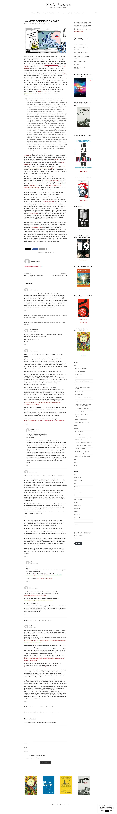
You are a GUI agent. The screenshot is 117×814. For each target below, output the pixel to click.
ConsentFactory (77, 477)
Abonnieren (78, 543)
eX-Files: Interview (79, 434)
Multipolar (76, 502)
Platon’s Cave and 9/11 (80, 448)
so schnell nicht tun (33, 213)
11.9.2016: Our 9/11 (79, 431)
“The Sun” (26, 66)
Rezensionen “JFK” (79, 411)
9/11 (63, 13)
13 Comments (47, 23)
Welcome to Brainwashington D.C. (82, 456)
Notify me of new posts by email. (32, 758)
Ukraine (49, 252)
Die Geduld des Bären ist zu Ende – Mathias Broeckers (41, 706)
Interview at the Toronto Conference (82, 445)
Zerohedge (76, 524)
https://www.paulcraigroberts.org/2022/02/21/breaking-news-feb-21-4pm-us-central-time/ (44, 420)
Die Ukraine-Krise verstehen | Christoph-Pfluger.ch (40, 620)
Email (26, 747)
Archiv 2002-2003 (79, 391)
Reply (26, 310)
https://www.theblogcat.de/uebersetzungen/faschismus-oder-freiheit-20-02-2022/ (44, 575)
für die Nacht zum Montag (52, 180)
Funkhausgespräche (79, 374)
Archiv (57, 13)
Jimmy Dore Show (78, 492)
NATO (40, 252)
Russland (45, 252)
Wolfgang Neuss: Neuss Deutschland (83, 419)
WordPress (54, 804)
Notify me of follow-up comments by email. (35, 755)
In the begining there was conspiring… (83, 442)
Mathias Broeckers (58, 4)
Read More (111, 810)
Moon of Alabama (78, 499)
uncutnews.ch (77, 520)
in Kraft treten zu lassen (36, 227)
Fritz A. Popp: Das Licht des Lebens (83, 397)
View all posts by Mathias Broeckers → (33, 266)
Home (32, 13)
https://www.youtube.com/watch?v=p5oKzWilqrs (35, 595)
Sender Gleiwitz (61, 73)
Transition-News (77, 517)
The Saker (56, 159)
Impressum (77, 13)
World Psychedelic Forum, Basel (82, 422)
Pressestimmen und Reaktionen (82, 381)
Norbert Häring (77, 508)
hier (39, 91)
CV (83, 13)
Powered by (49, 804)
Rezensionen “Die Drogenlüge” (82, 408)
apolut (75, 474)
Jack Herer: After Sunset (80, 401)
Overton (76, 511)
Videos (51, 13)
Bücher (39, 13)
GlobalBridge (77, 486)
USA (53, 252)
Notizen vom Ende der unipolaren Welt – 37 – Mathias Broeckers (44, 712)
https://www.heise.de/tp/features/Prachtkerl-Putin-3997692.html (38, 600)
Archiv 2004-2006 (79, 394)
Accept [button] (107, 810)
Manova (76, 496)
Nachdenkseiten (28, 93)
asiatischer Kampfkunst (48, 201)
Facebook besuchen (78, 31)
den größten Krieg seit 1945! (51, 65)
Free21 (75, 483)
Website (26, 751)
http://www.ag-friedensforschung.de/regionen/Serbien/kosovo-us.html (40, 666)
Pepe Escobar (77, 514)
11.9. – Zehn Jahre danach (81, 368)
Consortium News (78, 480)
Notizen (45, 13)
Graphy (61, 804)
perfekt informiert (61, 183)
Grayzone (76, 489)
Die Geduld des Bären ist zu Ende (59, 275)
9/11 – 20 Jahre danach (80, 371)
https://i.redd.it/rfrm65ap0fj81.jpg (44, 578)
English (69, 13)
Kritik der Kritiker (78, 377)
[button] (28, 249)
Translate (84, 39)
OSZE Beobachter (30, 185)
